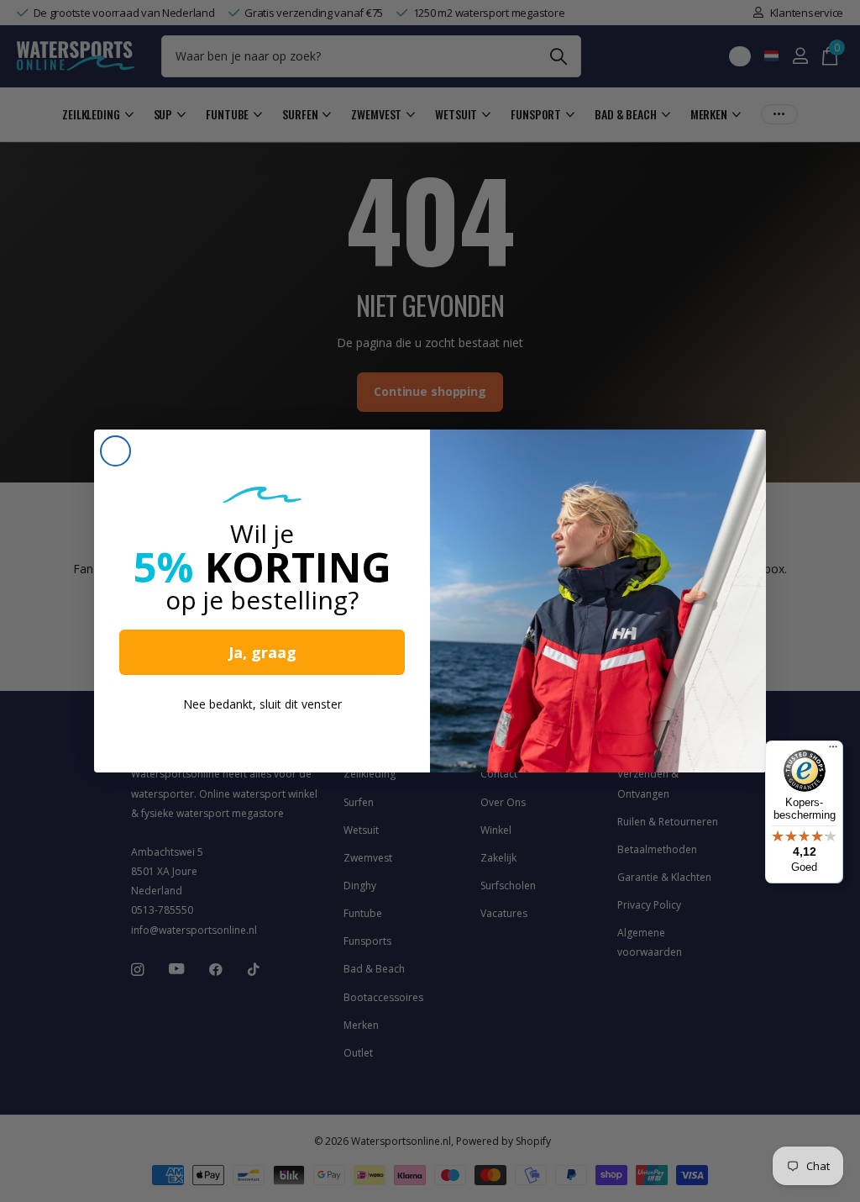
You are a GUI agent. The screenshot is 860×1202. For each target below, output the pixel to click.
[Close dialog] (115, 451)
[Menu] (833, 751)
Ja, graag (262, 652)
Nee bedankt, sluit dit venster (262, 704)
